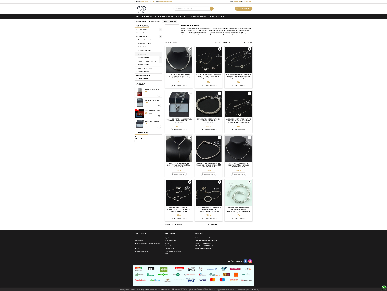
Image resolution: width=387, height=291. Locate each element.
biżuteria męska (148, 17)
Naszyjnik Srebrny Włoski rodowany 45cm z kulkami (238, 164)
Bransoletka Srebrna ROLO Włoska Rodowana (238, 208)
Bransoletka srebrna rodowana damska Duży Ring (209, 208)
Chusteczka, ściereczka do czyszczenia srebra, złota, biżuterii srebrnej (153, 111)
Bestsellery (140, 84)
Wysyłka (167, 238)
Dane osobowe (140, 238)
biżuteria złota (181, 17)
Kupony (137, 248)
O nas (167, 243)
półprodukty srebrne (145, 68)
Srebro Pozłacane (144, 47)
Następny (215, 225)
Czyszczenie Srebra (198, 17)
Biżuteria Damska (165, 17)
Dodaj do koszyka (178, 85)
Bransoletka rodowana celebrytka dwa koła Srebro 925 (178, 208)
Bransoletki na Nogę (144, 43)
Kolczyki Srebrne (143, 65)
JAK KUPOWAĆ (169, 248)
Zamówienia (139, 241)
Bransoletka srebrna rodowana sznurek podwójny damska (179, 120)
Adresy (137, 246)
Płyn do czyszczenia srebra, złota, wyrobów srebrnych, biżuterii (153, 90)
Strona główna (142, 26)
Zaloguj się (237, 2)
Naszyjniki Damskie (144, 50)
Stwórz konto (248, 2)
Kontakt (199, 233)
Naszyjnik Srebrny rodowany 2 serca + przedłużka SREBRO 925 (208, 75)
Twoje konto (141, 233)
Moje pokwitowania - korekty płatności (147, 243)
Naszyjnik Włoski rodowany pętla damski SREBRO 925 (178, 75)
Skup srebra (169, 246)
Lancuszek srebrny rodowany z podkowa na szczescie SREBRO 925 (238, 120)
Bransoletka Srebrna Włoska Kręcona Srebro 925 (208, 120)
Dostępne (234, 42)
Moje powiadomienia (142, 251)
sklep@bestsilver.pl (165, 2)
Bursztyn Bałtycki (217, 17)
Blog (166, 254)
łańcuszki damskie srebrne (147, 61)
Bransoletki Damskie (144, 40)
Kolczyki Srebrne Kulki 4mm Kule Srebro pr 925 (153, 121)
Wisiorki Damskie (143, 58)
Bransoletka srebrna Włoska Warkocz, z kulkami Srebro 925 (208, 164)
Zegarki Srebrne (143, 72)
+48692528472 (146, 2)
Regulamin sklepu (170, 241)
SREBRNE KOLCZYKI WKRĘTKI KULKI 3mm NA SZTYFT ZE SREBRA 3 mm (153, 100)
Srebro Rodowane (144, 54)
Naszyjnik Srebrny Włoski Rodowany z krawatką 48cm (178, 164)
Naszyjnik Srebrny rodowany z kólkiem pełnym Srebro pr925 (238, 75)
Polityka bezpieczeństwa (173, 251)
